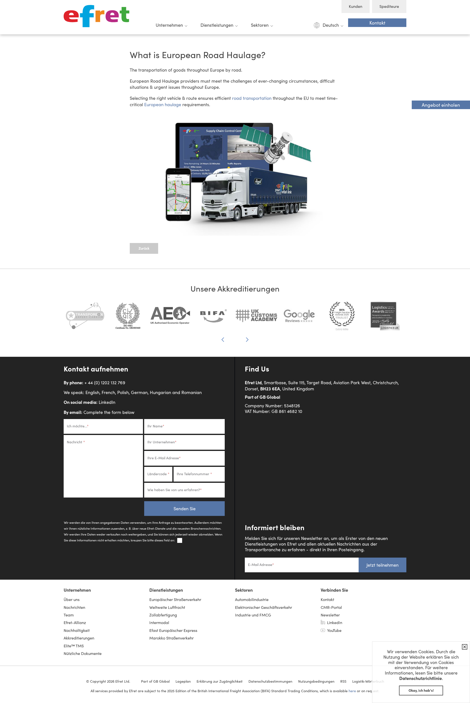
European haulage (162, 104)
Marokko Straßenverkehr (171, 637)
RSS (343, 681)
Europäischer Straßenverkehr (175, 599)
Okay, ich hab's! (421, 690)
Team (69, 614)
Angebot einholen (441, 105)
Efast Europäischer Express (173, 630)
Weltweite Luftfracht (167, 607)
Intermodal (159, 622)
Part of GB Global (262, 397)
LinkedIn (107, 402)
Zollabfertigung (163, 614)
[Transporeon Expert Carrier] (85, 318)
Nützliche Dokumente (83, 653)
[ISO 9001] (127, 318)
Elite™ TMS (74, 645)
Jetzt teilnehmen (382, 565)
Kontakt (377, 22)
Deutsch (331, 25)
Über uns (72, 599)
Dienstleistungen (216, 25)
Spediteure (389, 6)
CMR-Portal (331, 607)
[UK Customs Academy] (256, 318)
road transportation (251, 98)
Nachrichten (74, 607)
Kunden (355, 6)
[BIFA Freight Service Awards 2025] (342, 318)
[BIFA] (213, 318)
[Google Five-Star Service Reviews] (299, 318)
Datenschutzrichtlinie (420, 678)
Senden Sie (185, 508)
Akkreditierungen (79, 637)
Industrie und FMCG (253, 614)
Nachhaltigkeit (77, 630)
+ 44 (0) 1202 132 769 (104, 382)
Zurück (144, 248)
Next (247, 339)
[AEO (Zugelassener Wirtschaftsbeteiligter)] (170, 318)
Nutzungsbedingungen (316, 681)
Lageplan (183, 681)
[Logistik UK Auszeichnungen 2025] (385, 318)
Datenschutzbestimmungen (270, 681)
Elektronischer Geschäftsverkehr (263, 607)
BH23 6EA (270, 388)
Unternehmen (169, 25)
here (352, 690)
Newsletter (330, 614)
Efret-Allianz (75, 622)
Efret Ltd (98, 17)
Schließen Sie (463, 647)
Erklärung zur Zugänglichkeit (220, 681)
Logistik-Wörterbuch (368, 681)
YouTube (334, 630)
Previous (222, 340)
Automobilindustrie (252, 599)
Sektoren (260, 25)
